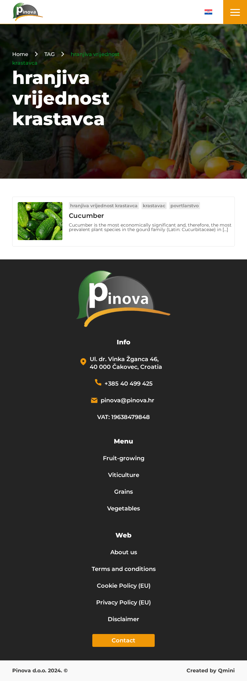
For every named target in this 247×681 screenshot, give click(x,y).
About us (123, 552)
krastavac (154, 206)
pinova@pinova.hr (127, 400)
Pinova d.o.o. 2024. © (40, 671)
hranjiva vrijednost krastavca (104, 206)
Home (20, 54)
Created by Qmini (211, 671)
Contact (123, 640)
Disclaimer (123, 619)
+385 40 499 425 (129, 383)
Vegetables (123, 508)
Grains (123, 491)
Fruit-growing (123, 458)
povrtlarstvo (184, 206)
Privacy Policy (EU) (123, 602)
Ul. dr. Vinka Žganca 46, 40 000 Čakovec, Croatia (126, 363)
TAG (49, 54)
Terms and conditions (124, 569)
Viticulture (123, 475)
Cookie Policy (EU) (124, 585)
